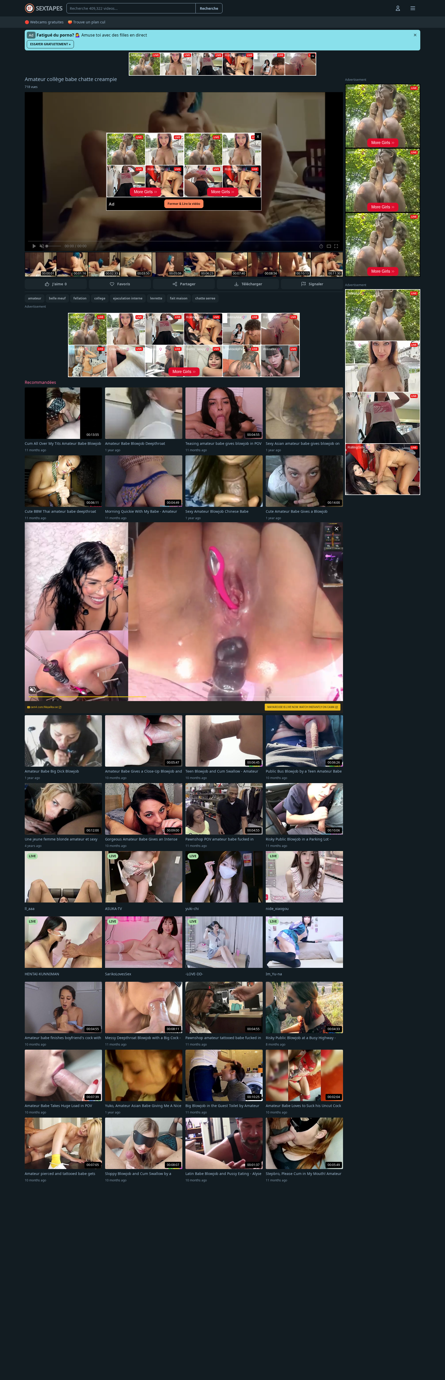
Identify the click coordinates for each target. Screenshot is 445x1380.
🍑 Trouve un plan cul (86, 22)
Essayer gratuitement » (50, 44)
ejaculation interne (127, 298)
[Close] (415, 35)
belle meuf (57, 298)
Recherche (209, 8)
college (99, 298)
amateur (34, 298)
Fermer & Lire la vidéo (184, 204)
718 (31, 87)
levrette (156, 298)
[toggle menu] (386, 8)
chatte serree (205, 298)
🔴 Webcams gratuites (44, 22)
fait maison (178, 298)
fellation (80, 298)
